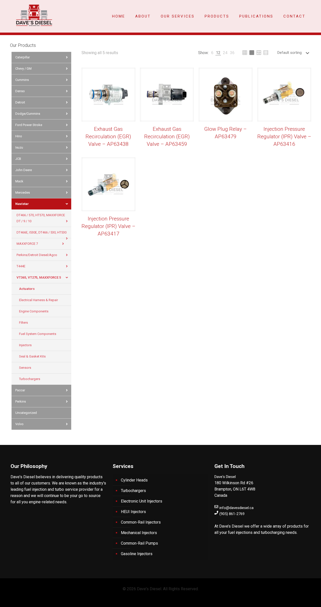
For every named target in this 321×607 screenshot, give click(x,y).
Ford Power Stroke (28, 125)
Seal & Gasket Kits (32, 356)
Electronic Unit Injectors (141, 501)
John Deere (23, 170)
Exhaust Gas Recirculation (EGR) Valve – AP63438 (108, 136)
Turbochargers (29, 379)
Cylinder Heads (134, 480)
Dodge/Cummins (27, 113)
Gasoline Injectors (136, 553)
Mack (19, 181)
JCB (18, 159)
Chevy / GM (23, 68)
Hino (18, 136)
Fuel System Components (37, 334)
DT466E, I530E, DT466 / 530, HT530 (41, 232)
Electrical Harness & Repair (38, 300)
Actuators (27, 289)
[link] (212, 53)
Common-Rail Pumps (139, 543)
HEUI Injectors (133, 511)
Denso (20, 91)
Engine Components (33, 311)
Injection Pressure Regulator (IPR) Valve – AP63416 (284, 136)
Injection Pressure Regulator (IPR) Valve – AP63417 (108, 226)
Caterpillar (22, 57)
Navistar (22, 204)
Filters (23, 322)
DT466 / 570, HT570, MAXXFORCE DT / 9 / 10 (41, 218)
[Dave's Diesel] (34, 15)
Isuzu (19, 147)
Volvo (19, 424)
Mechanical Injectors (139, 532)
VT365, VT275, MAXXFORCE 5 (39, 277)
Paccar (20, 390)
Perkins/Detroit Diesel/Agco (37, 255)
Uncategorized (26, 413)
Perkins (20, 401)
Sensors (25, 368)
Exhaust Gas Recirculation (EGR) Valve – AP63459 (167, 136)
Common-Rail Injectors (141, 522)
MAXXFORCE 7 (27, 244)
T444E (21, 266)
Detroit (20, 102)
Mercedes (22, 192)
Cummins (22, 80)
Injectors (25, 345)
